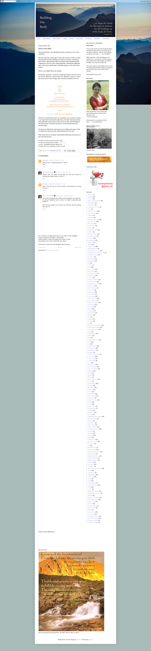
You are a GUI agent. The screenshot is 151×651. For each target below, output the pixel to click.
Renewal (90, 420)
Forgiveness (91, 275)
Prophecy (90, 410)
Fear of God (91, 269)
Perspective (91, 398)
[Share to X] (71, 151)
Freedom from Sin (93, 279)
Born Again (91, 223)
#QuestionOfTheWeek (94, 200)
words (100, 54)
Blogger (91, 639)
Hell (89, 323)
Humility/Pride (92, 333)
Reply (44, 166)
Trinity (89, 478)
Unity (89, 487)
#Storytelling (91, 203)
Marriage (90, 371)
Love (89, 362)
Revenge (90, 431)
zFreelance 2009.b (93, 518)
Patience (90, 389)
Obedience (91, 387)
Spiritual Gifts (91, 454)
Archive (72, 38)
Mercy (89, 373)
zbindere (78, 639)
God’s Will (91, 306)
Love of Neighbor (93, 369)
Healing (90, 319)
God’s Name (91, 296)
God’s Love (91, 292)
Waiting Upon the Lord (94, 493)
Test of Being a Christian (94, 468)
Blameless (91, 217)
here (90, 122)
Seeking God (91, 439)
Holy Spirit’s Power (93, 329)
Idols (89, 337)
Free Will (90, 277)
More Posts (79, 38)
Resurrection (91, 425)
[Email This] (68, 151)
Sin (89, 445)
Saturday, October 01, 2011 (56, 160)
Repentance (91, 422)
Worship (90, 503)
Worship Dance (92, 505)
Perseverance (92, 395)
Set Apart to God (92, 441)
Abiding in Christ (92, 211)
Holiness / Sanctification (94, 325)
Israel (89, 342)
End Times (91, 257)
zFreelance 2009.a (93, 516)
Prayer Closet (92, 406)
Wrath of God (91, 507)
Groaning (90, 315)
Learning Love (92, 350)
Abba (89, 209)
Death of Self (91, 246)
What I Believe (57, 38)
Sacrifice (90, 433)
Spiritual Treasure (93, 458)
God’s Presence (92, 298)
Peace (89, 391)
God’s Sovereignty (93, 302)
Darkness (90, 242)
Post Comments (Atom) (52, 250)
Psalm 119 (91, 412)
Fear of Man (91, 271)
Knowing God (91, 348)
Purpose (90, 414)
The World (91, 476)
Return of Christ (92, 427)
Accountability (92, 213)
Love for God (91, 364)
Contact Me (106, 38)
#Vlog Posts (91, 205)
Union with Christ (92, 485)
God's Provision (92, 300)
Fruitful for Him (92, 281)
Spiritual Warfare (92, 460)
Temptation (91, 466)
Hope (89, 331)
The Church (91, 472)
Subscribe (97, 38)
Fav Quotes (88, 38)
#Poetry (90, 198)
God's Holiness (92, 288)
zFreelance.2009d (93, 522)
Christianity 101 (92, 236)
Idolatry (90, 335)
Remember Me (92, 418)
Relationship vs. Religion (95, 416)
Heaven (90, 321)
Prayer (90, 404)
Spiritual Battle (92, 449)
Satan (89, 437)
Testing (90, 470)
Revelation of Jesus (93, 429)
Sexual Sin (91, 443)
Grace (89, 308)
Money (90, 377)
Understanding (92, 483)
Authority (90, 215)
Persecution (91, 393)
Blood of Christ (92, 221)
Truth (89, 481)
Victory (90, 489)
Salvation (90, 435)
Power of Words (92, 400)
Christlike (90, 238)
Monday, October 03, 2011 (63, 172)
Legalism (90, 352)
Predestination (92, 408)
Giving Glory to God (93, 283)
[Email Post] (65, 150)
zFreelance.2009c (93, 520)
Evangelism (91, 261)
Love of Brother (92, 366)
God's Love (91, 290)
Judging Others (92, 346)
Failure (90, 265)
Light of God (91, 358)
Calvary (90, 227)
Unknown (45, 160)
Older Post (78, 247)
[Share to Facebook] (73, 151)
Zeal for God (91, 512)
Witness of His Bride (93, 497)
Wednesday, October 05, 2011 (57, 184)
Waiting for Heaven (93, 491)
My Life (90, 381)
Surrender (91, 464)
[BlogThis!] (70, 151)
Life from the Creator (94, 354)
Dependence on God (94, 250)
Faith (89, 267)
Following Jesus (92, 273)
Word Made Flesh (93, 499)
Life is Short (91, 356)
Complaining (91, 240)
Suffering (90, 462)
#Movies (90, 194)
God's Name (91, 294)
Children (90, 232)
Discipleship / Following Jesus (96, 252)
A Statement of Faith (93, 207)
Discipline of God (92, 254)
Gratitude (90, 310)
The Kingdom (91, 474)
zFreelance (91, 514)
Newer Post (42, 247)
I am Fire (50, 114)
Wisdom (90, 495)
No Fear (90, 385)
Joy (89, 344)
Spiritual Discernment (94, 452)
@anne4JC (62, 142)
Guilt (89, 317)
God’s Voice (91, 304)
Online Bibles (46, 38)
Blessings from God (93, 219)
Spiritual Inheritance (93, 456)
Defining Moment (92, 248)
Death (89, 244)
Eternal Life (91, 259)
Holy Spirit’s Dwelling (93, 327)
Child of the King (92, 230)
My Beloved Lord (92, 379)
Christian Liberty (92, 234)
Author (65, 38)
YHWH (90, 510)
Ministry (90, 375)
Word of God (91, 501)
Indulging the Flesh (93, 339)
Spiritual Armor (92, 447)
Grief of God (91, 313)
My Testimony (46, 150)
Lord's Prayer (91, 360)
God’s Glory (91, 286)
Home (38, 38)
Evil (89, 263)
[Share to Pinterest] (75, 151)
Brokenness (91, 225)
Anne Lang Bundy (48, 172)
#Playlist (90, 196)
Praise (89, 402)
